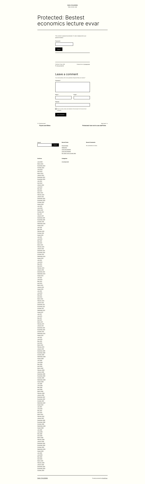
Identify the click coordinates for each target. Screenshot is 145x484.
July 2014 (39, 260)
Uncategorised (86, 64)
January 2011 (40, 325)
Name (57, 94)
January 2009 (40, 372)
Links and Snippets (66, 149)
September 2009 (41, 356)
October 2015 (40, 233)
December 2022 (41, 177)
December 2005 (41, 443)
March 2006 (40, 437)
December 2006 (41, 420)
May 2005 (39, 456)
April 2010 (39, 343)
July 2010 (39, 337)
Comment (58, 80)
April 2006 (39, 435)
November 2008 (41, 375)
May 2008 (39, 387)
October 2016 (40, 221)
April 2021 (39, 190)
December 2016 (41, 217)
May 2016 (39, 229)
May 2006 (39, 433)
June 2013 (39, 279)
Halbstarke (64, 147)
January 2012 (40, 302)
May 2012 (39, 294)
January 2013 (40, 287)
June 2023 (39, 169)
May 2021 (39, 188)
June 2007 (39, 408)
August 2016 (40, 225)
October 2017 (40, 212)
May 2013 (39, 281)
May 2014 (39, 264)
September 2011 (41, 310)
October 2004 (40, 470)
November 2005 (41, 445)
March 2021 (40, 192)
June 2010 (39, 339)
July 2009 (39, 360)
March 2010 (40, 345)
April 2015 (39, 242)
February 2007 (40, 416)
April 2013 (39, 283)
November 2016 (41, 219)
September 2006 (41, 426)
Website (57, 101)
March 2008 (40, 391)
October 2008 (40, 377)
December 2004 (41, 466)
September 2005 (41, 449)
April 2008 (39, 389)
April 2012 (39, 296)
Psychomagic (65, 145)
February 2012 (40, 300)
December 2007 (41, 397)
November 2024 (41, 165)
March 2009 (40, 368)
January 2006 (40, 441)
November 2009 (41, 352)
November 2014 (41, 252)
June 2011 (39, 316)
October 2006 (40, 424)
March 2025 (40, 163)
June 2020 (39, 208)
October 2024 (40, 167)
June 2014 (39, 262)
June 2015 (39, 239)
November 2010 (41, 329)
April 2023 (39, 171)
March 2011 (40, 321)
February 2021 (40, 194)
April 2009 (39, 366)
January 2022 (40, 185)
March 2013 (40, 285)
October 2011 (40, 308)
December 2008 (41, 374)
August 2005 (40, 451)
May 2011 (39, 318)
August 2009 (40, 358)
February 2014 (40, 267)
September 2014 (41, 256)
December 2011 (41, 304)
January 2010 (40, 348)
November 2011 (41, 306)
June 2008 (39, 385)
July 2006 (39, 429)
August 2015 (40, 235)
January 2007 (40, 418)
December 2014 (41, 250)
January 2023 (40, 175)
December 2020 (41, 198)
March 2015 (40, 244)
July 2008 (39, 383)
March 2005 (40, 460)
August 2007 (40, 404)
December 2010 (41, 327)
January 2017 (40, 215)
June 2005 (39, 455)
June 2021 (39, 186)
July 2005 (39, 453)
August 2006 (40, 427)
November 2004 (41, 468)
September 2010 (41, 333)
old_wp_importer (60, 65)
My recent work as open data (69, 153)
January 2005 (40, 464)
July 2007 (39, 406)
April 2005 (39, 458)
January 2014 (40, 269)
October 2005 (40, 447)
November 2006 (41, 422)
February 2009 (40, 370)
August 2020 (40, 204)
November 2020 (41, 200)
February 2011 (40, 323)
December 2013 (41, 271)
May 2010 (39, 341)
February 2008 (40, 393)
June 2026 (39, 161)
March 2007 (40, 414)
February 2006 (40, 439)
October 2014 (40, 254)
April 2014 (39, 266)
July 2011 (39, 314)
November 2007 (41, 399)
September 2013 (41, 273)
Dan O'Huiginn (72, 5)
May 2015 (39, 240)
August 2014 (40, 258)
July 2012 (39, 291)
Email (75, 94)
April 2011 (39, 320)
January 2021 (40, 196)
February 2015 (40, 246)
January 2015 (40, 248)
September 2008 (41, 379)
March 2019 (40, 210)
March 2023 (40, 173)
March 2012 (40, 298)
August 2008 (40, 381)
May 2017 (39, 214)
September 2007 (41, 402)
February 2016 (40, 231)
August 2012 (40, 289)
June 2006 (39, 431)
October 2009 (40, 354)
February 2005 (40, 462)
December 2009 (41, 350)
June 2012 (39, 293)
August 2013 (40, 275)
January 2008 (40, 395)
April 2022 (39, 183)
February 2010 (40, 347)
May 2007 (39, 410)
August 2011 (40, 312)
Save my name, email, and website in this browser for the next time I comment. (72, 109)
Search (39, 142)
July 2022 (39, 181)
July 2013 (39, 277)
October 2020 (40, 202)
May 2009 (39, 364)
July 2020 (39, 206)
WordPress (104, 478)
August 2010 (40, 335)
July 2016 (39, 227)
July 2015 (39, 237)
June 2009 (39, 362)
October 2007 (40, 401)
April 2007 (39, 412)
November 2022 (41, 179)
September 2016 (41, 223)
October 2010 (40, 331)
